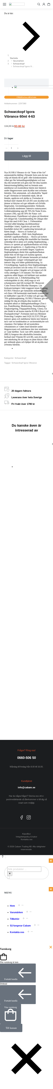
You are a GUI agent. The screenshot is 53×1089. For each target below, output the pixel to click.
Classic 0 (38, 664)
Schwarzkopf (20, 358)
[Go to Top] (2, 857)
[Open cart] (48, 4)
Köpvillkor (26, 834)
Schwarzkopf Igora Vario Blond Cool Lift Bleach (13, 633)
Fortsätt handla (10, 979)
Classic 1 (38, 666)
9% (11, 669)
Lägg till (26, 156)
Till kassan (11, 1027)
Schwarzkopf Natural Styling (36, 717)
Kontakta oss (26, 839)
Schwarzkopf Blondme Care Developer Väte (11, 716)
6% (11, 666)
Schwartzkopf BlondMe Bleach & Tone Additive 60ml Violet (13, 565)
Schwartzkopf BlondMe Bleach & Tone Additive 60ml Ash (38, 496)
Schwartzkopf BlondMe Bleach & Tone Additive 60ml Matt (13, 496)
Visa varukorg (10, 1007)
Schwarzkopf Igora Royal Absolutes (38, 644)
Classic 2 (38, 669)
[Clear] (9, 874)
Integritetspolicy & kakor (26, 837)
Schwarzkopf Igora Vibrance (24, 363)
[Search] (8, 877)
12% (12, 671)
